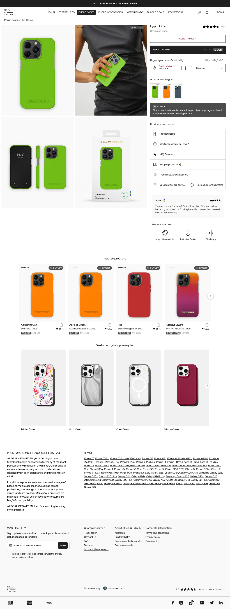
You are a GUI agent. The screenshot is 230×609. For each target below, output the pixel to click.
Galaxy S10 (148, 483)
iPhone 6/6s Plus (123, 473)
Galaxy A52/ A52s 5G (164, 480)
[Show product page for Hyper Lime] (155, 91)
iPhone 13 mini (137, 465)
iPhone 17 (89, 458)
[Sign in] (199, 12)
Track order (90, 533)
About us (120, 533)
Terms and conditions (157, 533)
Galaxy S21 (184, 480)
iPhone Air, (135, 458)
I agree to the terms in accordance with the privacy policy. (37, 555)
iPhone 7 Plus (91, 473)
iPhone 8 (190, 469)
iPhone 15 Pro (111, 462)
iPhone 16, (172, 458)
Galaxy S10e (175, 483)
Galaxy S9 (189, 483)
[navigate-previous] (210, 296)
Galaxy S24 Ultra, (155, 476)
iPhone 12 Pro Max (181, 465)
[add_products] (61, 325)
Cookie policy (153, 541)
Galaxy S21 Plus (199, 480)
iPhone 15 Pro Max (145, 462)
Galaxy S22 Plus (123, 480)
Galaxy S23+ (197, 476)
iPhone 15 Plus (127, 462)
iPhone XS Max (134, 469)
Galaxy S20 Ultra (132, 483)
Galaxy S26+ (171, 473)
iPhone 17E (147, 458)
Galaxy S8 (214, 483)
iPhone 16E (159, 458)
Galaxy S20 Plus (113, 483)
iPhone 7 (215, 469)
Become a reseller (124, 545)
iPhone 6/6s (106, 473)
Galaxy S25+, (91, 476)
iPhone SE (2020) (174, 469)
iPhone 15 (99, 462)
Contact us (90, 537)
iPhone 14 (161, 462)
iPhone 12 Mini (199, 465)
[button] (199, 589)
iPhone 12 (166, 465)
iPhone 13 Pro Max (119, 465)
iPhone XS (119, 469)
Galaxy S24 (124, 476)
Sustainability (122, 537)
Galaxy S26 (157, 473)
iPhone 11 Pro (96, 469)
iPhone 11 (108, 469)
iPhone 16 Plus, (200, 458)
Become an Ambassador (128, 541)
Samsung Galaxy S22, (102, 480)
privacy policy (26, 557)
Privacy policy (153, 537)
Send (63, 545)
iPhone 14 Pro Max (207, 462)
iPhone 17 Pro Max (119, 458)
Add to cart (187, 49)
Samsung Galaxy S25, (211, 473)
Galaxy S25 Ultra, (108, 476)
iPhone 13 (89, 465)
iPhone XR (148, 469)
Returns (88, 545)
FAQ (86, 541)
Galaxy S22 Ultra (143, 480)
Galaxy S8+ (90, 487)
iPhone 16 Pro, (184, 458)
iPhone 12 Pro (153, 465)
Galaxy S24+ (138, 476)
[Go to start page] (8, 12)
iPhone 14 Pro (173, 462)
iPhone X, (159, 469)
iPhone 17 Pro (102, 458)
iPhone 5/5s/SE (141, 473)
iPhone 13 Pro (102, 465)
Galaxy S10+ (161, 483)
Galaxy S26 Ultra (188, 473)
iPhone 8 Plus (203, 469)
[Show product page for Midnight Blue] (178, 91)
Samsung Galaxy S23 (177, 476)
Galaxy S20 (96, 483)
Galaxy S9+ (202, 483)
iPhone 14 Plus (189, 462)
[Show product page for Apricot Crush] (166, 91)
